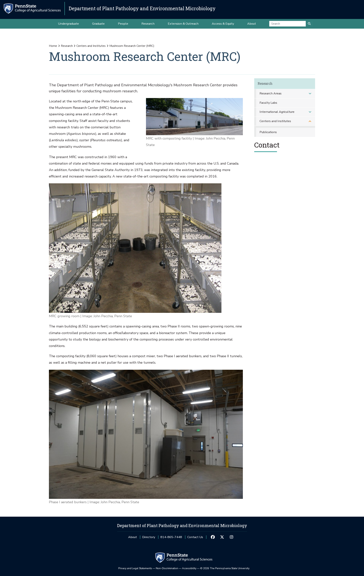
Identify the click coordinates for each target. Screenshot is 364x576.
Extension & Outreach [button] (183, 23)
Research (67, 46)
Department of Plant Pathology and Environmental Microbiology (142, 8)
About (132, 537)
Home (53, 46)
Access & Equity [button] (223, 23)
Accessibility (189, 568)
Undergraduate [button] (68, 23)
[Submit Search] (309, 24)
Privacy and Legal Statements (135, 568)
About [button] (251, 23)
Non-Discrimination (167, 568)
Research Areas (271, 93)
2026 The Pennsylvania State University (224, 568)
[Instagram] (231, 537)
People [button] (123, 23)
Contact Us (195, 537)
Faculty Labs (268, 102)
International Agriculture (277, 112)
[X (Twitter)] (222, 537)
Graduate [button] (98, 23)
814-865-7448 (171, 538)
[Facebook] (212, 537)
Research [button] (148, 23)
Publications (268, 132)
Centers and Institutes (91, 46)
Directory (148, 537)
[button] (310, 93)
